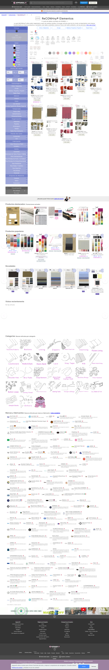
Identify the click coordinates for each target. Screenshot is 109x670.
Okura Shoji (17, 627)
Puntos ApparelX (18, 631)
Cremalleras (67, 631)
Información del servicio (17, 624)
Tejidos (67, 624)
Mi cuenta (42, 631)
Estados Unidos (28, 652)
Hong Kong (71, 653)
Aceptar (84, 666)
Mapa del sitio (91, 635)
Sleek (67, 633)
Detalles (60, 12)
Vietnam (83, 653)
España (48, 653)
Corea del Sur (77, 653)
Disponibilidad (91, 629)
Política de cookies (17, 667)
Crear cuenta (37, 100)
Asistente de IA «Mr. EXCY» (42, 636)
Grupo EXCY (18, 625)
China (63, 653)
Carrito (42, 627)
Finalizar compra (42, 629)
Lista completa (55, 413)
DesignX (18, 629)
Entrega (91, 627)
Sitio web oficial (90, 25)
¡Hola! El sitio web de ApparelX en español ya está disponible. (55, 10)
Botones (67, 625)
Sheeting (67, 635)
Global (20, 652)
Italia (45, 653)
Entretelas (67, 629)
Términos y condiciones (69, 661)
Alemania (58, 653)
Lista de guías (91, 624)
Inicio (42, 624)
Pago (91, 625)
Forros (67, 627)
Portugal (53, 653)
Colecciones (12, 15)
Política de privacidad (88, 661)
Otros (91, 633)
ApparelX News (42, 638)
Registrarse (84, 2)
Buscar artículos (42, 625)
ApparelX (4, 15)
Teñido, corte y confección (91, 631)
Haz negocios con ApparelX (17, 633)
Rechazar (94, 666)
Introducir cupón (43, 635)
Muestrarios (67, 636)
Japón (88, 652)
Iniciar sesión (93, 2)
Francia (41, 653)
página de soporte (58, 198)
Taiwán (66, 653)
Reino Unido (36, 653)
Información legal (78, 661)
